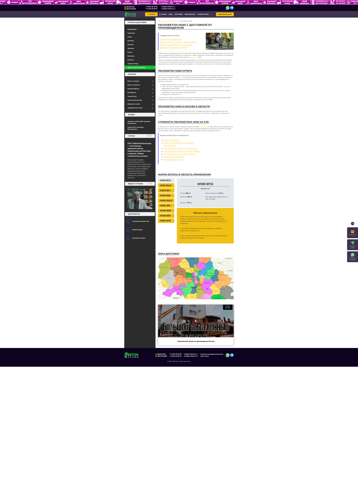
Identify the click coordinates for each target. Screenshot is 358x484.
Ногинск (131, 44)
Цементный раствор (135, 100)
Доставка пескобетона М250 (173, 47)
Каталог (152, 14)
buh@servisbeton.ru (168, 9)
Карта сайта (204, 356)
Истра (130, 37)
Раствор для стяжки (173, 159)
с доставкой (203, 127)
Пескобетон (132, 92)
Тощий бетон (132, 96)
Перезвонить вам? (225, 14)
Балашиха (131, 56)
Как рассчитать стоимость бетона (180, 154)
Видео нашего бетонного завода (176, 45)
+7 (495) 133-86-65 (151, 9)
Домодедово (132, 29)
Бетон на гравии (133, 81)
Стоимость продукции (171, 39)
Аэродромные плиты (135, 108)
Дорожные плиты (134, 104)
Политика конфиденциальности (211, 354)
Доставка (179, 14)
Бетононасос (190, 14)
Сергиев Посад (133, 63)
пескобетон (194, 57)
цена (181, 77)
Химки (130, 52)
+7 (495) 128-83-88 (151, 7)
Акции (164, 14)
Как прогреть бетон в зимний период (182, 151)
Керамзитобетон (133, 89)
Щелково (131, 48)
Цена (171, 14)
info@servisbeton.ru (168, 7)
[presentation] (148, 136)
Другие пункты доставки (136, 67)
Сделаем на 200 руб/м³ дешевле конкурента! (139, 122)
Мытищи (131, 60)
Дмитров (131, 41)
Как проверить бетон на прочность (181, 148)
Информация (203, 14)
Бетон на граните (134, 85)
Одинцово (131, 33)
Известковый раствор (174, 157)
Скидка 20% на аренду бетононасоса (136, 128)
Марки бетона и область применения (178, 42)
